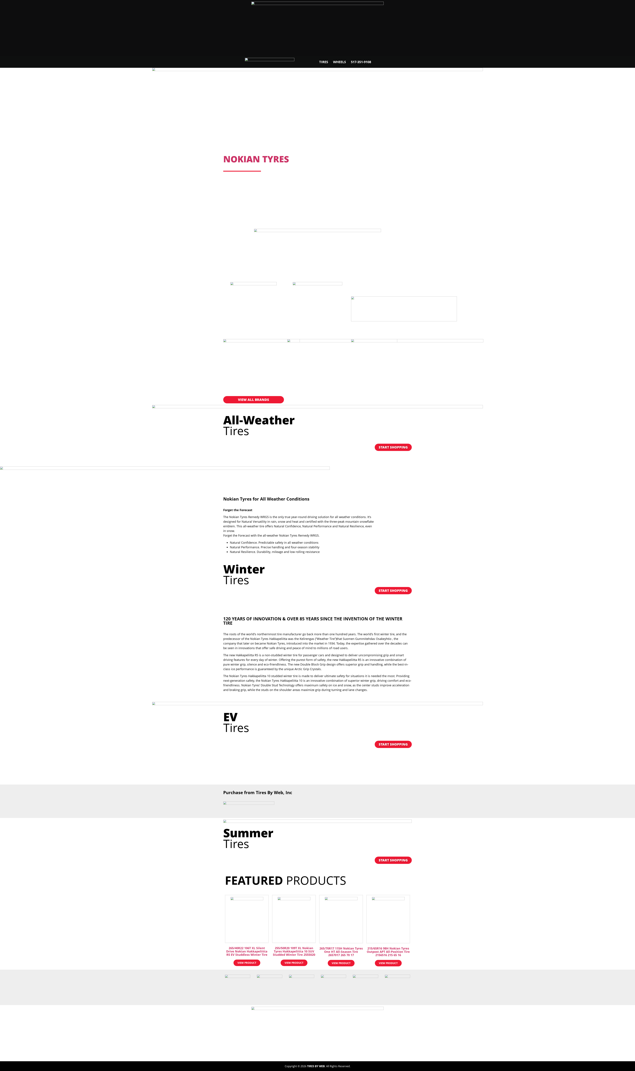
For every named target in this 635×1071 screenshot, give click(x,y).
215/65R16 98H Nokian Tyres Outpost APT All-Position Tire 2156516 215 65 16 (388, 951)
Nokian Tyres (256, 159)
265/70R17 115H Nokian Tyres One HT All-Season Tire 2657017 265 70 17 (341, 951)
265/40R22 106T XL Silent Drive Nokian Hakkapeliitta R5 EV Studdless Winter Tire (246, 951)
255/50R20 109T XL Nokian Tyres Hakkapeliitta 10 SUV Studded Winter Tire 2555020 (294, 951)
